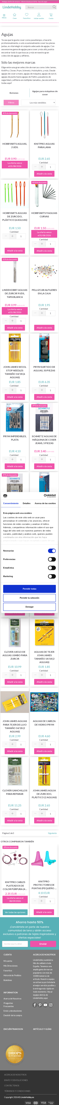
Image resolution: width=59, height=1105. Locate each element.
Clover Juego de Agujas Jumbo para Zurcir (14, 655)
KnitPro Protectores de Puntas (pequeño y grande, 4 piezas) (44, 885)
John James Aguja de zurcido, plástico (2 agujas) (44, 794)
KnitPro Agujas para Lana (44, 145)
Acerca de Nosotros (12, 998)
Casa (14, 18)
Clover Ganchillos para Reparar (14, 792)
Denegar (30, 607)
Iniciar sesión (39, 18)
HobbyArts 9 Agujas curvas (44, 215)
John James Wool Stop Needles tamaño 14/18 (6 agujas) (14, 372)
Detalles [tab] (27, 503)
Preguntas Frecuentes (9, 1004)
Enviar (43, 944)
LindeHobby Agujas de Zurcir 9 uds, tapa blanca (14, 293)
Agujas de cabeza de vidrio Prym (44, 723)
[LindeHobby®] (11, 7)
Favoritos (26, 18)
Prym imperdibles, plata (14, 438)
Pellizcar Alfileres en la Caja (44, 292)
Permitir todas (29, 589)
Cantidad (43, 162)
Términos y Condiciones (17, 1091)
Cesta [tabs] (51, 18)
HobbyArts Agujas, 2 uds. (14, 145)
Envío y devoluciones (13, 1011)
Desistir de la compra (13, 1015)
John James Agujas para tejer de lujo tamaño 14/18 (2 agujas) (15, 726)
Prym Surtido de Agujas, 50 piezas (44, 368)
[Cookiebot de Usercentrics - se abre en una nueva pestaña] (44, 496)
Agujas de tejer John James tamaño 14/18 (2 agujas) (44, 657)
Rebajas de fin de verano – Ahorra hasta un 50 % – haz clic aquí (24, 2)
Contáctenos (11, 1085)
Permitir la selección (29, 598)
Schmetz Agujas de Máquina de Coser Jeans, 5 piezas (44, 440)
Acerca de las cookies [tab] (45, 503)
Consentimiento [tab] (11, 503)
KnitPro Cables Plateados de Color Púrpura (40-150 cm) (15, 886)
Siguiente (52, 833)
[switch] (52, 559)
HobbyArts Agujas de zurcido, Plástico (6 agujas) (14, 216)
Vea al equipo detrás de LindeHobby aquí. (42, 995)
